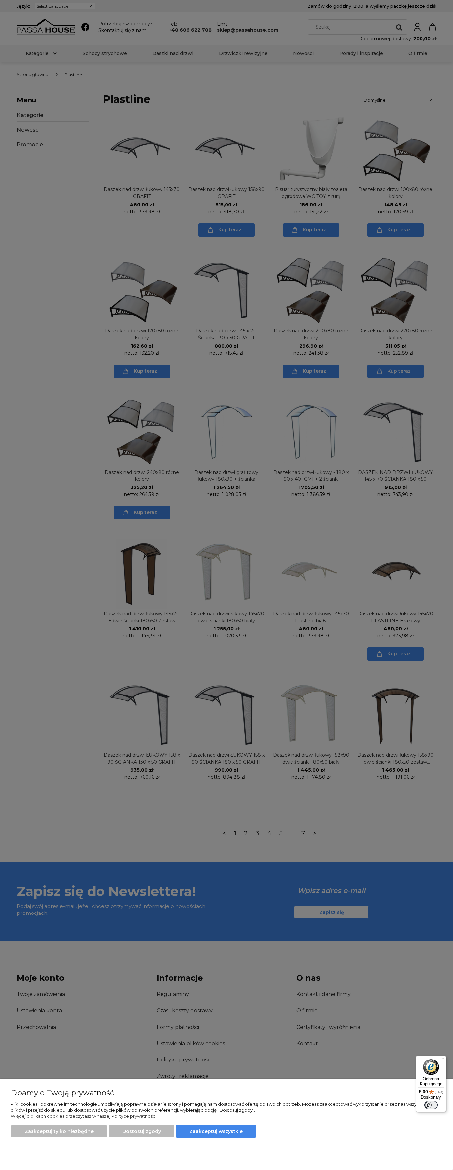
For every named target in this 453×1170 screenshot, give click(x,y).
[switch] (431, 1105)
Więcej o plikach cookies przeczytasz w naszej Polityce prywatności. (84, 1116)
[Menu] (442, 1059)
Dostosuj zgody (141, 1131)
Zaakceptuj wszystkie (216, 1131)
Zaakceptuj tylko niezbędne (59, 1131)
